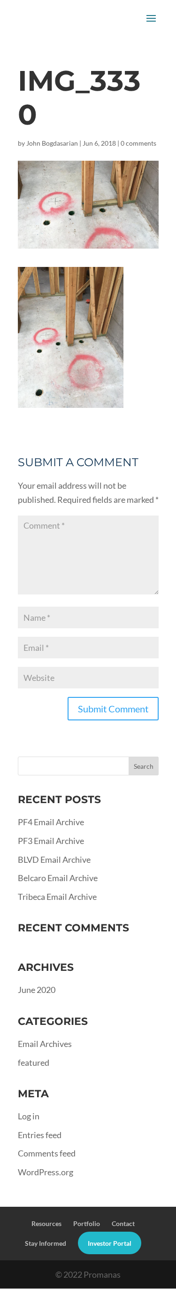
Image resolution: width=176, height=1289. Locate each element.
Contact (123, 1223)
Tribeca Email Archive (57, 896)
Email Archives (45, 1044)
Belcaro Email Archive (58, 878)
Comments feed (47, 1153)
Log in (28, 1116)
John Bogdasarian (52, 143)
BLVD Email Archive (54, 859)
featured (33, 1062)
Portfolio (86, 1223)
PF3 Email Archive (51, 841)
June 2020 (36, 989)
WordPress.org (45, 1172)
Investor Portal (109, 1243)
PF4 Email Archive (51, 822)
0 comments (138, 143)
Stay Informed (45, 1243)
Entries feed (39, 1135)
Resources (46, 1223)
